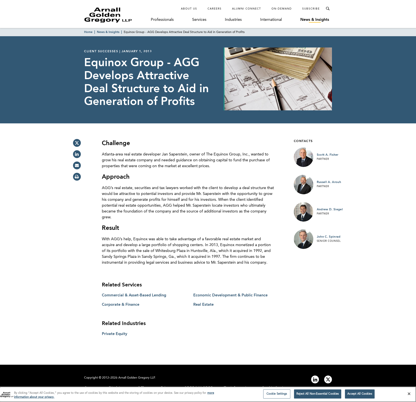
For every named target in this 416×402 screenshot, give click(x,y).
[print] (77, 177)
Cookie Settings (276, 393)
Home (88, 32)
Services (199, 20)
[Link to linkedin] (315, 379)
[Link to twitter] (328, 379)
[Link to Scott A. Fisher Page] (303, 157)
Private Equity (114, 334)
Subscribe (311, 9)
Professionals (162, 20)
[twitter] (77, 143)
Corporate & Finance (120, 305)
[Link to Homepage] (116, 15)
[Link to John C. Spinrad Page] (303, 239)
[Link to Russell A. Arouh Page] (303, 184)
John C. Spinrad (329, 236)
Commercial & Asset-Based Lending (134, 295)
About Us (189, 9)
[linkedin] (77, 154)
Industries (233, 20)
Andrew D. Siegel (330, 209)
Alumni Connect (246, 9)
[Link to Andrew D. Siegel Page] (303, 212)
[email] (77, 165)
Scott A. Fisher (327, 154)
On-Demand (281, 9)
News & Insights (314, 20)
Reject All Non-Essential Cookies (317, 393)
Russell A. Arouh (329, 182)
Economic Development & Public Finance (230, 295)
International (271, 20)
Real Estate (203, 305)
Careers (215, 9)
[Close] (409, 394)
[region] (208, 394)
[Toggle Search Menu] (327, 8)
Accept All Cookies (359, 393)
